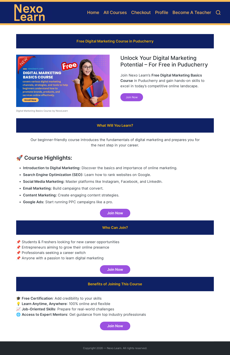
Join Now (132, 97)
